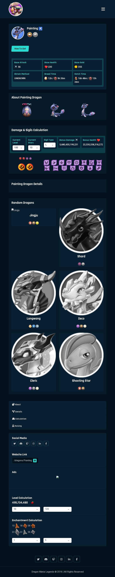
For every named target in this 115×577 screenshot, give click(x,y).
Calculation (20, 418)
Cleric (33, 381)
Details (18, 411)
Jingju (34, 215)
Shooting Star (81, 381)
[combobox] (18, 147)
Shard (81, 256)
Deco (81, 319)
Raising (18, 426)
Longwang (34, 319)
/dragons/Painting (23, 460)
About (17, 404)
